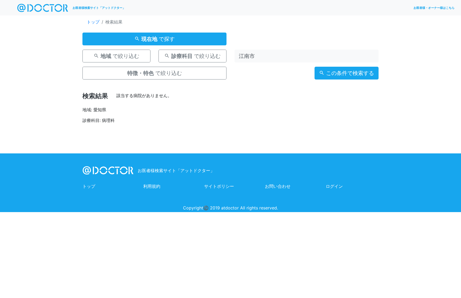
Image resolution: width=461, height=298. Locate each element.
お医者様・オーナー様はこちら (434, 8)
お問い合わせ (278, 186)
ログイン (334, 186)
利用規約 (151, 186)
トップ (93, 22)
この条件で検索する (349, 73)
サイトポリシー (219, 186)
